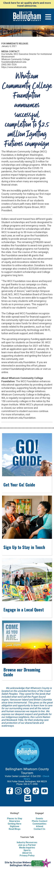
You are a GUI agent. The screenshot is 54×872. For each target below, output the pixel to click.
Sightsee (14, 826)
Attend (39, 826)
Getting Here (14, 823)
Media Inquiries (27, 847)
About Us (27, 853)
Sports (27, 850)
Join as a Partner (27, 845)
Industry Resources (27, 842)
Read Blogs (14, 829)
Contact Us (39, 829)
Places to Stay (14, 818)
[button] (42, 862)
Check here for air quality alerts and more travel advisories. (27, 4)
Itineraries (14, 821)
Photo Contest (39, 821)
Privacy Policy (27, 855)
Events (39, 818)
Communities (39, 823)
